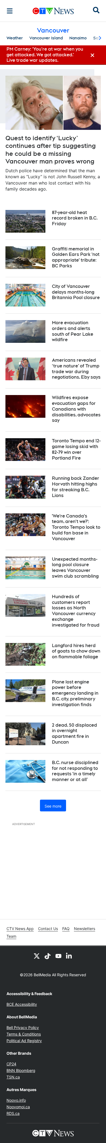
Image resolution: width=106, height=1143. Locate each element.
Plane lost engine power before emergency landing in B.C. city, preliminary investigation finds (75, 693)
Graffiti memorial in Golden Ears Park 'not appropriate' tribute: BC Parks (75, 257)
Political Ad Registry (24, 1040)
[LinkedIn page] (69, 955)
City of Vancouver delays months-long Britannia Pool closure (76, 292)
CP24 (11, 1064)
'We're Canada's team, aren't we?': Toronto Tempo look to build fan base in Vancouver (76, 527)
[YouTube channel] (58, 955)
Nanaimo (78, 38)
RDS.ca (13, 1113)
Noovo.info (16, 1100)
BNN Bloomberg (21, 1070)
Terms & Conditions (24, 1034)
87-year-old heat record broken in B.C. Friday (75, 218)
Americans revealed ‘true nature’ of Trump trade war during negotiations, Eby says (76, 369)
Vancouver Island (46, 38)
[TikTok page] (47, 955)
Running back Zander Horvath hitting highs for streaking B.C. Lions (75, 487)
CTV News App (20, 928)
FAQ (66, 928)
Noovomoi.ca (18, 1106)
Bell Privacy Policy (23, 1027)
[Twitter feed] (36, 955)
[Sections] (9, 10)
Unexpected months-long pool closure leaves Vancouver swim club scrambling (75, 568)
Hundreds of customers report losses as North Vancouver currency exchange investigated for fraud (75, 611)
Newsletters (84, 928)
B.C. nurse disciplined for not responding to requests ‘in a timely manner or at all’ (75, 771)
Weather (15, 38)
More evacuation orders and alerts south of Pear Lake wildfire (72, 331)
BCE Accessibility (22, 1004)
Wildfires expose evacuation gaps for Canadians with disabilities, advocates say (76, 409)
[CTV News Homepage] (53, 11)
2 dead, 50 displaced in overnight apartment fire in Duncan (74, 734)
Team (11, 936)
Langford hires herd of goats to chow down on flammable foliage (76, 651)
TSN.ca (13, 1077)
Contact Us (48, 928)
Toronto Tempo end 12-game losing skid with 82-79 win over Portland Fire (76, 449)
